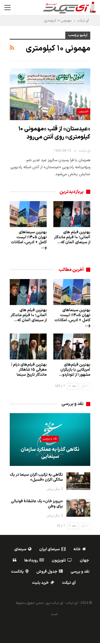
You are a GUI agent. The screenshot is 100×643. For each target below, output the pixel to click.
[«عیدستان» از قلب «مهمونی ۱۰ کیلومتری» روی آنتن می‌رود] (50, 94)
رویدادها (31, 560)
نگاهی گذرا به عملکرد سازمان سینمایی (50, 453)
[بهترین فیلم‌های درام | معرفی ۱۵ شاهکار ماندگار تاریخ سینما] (28, 346)
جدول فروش (46, 572)
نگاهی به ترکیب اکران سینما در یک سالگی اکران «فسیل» (36, 477)
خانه (77, 549)
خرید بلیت (40, 583)
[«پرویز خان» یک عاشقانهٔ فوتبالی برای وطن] (78, 508)
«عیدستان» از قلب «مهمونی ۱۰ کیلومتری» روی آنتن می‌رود (54, 133)
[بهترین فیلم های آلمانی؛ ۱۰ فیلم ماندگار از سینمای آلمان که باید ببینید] (71, 214)
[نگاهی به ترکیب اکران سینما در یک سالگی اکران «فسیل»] (78, 481)
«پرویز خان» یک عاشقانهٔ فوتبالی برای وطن (37, 503)
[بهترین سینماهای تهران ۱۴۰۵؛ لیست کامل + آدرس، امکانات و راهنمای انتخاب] (28, 214)
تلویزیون (83, 111)
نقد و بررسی (50, 438)
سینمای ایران (49, 549)
